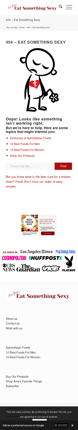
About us (11, 318)
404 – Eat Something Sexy (23, 20)
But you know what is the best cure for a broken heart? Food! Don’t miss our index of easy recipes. (38, 181)
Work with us (14, 328)
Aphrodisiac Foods (18, 347)
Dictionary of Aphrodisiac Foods (30, 138)
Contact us (13, 323)
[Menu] (67, 7)
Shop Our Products (22, 156)
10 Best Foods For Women (27, 150)
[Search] (58, 7)
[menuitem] (58, 7)
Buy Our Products (17, 376)
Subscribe (12, 386)
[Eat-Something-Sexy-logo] (32, 7)
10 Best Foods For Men (25, 144)
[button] (39, 425)
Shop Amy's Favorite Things (24, 381)
